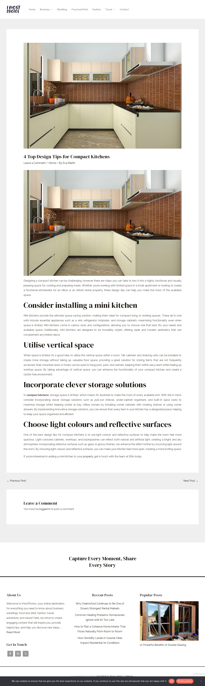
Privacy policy (185, 681)
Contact (124, 9)
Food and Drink (80, 9)
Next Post (190, 480)
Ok (171, 681)
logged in (44, 509)
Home (32, 9)
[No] (201, 681)
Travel (108, 9)
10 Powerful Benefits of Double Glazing (163, 644)
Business (45, 9)
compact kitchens (37, 395)
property (88, 456)
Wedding (62, 9)
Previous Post (16, 480)
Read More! (13, 632)
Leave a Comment (35, 163)
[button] (51, 9)
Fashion (96, 9)
